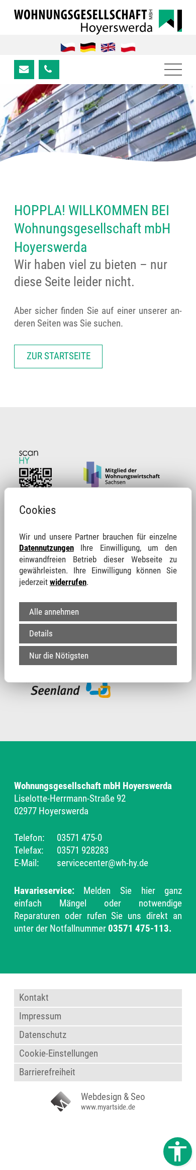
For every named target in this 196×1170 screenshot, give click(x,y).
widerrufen (68, 582)
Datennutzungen (46, 548)
